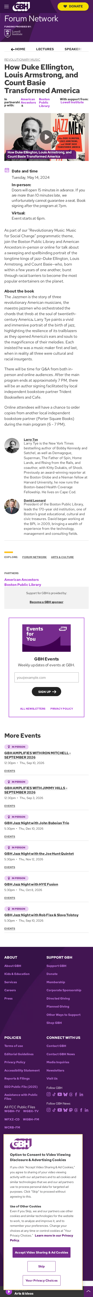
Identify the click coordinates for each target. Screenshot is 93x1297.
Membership (55, 982)
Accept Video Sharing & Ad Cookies (41, 1252)
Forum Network (34, 557)
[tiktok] (54, 1094)
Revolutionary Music (22, 60)
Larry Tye (31, 439)
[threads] (71, 1094)
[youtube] (60, 1093)
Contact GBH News (60, 1054)
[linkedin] (81, 1094)
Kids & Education (17, 974)
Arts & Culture (62, 557)
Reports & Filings (17, 1078)
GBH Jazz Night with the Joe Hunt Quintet (39, 853)
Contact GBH (56, 1046)
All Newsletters (32, 708)
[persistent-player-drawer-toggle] (88, 1291)
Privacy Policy (61, 708)
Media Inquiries (57, 1062)
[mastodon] (71, 1110)
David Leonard (35, 500)
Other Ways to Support (63, 1015)
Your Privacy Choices (42, 1280)
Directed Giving (58, 998)
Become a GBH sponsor (46, 602)
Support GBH (56, 966)
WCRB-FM (12, 1127)
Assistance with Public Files (21, 1097)
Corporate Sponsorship (63, 990)
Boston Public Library (44, 102)
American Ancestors (28, 100)
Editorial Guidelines (19, 1054)
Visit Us (52, 1078)
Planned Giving (57, 1006)
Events (9, 771)
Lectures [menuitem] (45, 49)
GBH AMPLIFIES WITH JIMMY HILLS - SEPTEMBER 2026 (35, 790)
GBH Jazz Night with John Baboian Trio (36, 823)
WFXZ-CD (12, 1119)
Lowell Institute (72, 102)
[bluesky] (65, 1094)
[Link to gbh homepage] (21, 6)
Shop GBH (54, 1023)
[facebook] (76, 1094)
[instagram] (48, 1093)
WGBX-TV (30, 1111)
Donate (76, 6)
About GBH (12, 966)
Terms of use (13, 1046)
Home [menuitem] (20, 49)
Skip (41, 1266)
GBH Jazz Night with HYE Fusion (31, 884)
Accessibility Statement (22, 1070)
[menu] (46, 48)
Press (8, 998)
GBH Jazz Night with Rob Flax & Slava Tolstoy (41, 915)
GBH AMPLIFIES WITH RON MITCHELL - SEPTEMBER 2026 (37, 755)
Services (10, 982)
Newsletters (55, 1070)
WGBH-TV (12, 1111)
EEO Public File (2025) (21, 1087)
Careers (10, 990)
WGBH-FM (31, 1119)
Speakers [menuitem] (74, 49)
